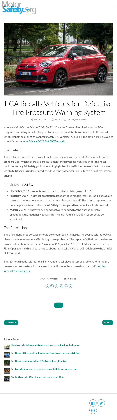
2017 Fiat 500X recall (49, 279)
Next (107, 322)
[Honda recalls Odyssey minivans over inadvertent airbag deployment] (7, 346)
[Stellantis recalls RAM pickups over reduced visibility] (7, 378)
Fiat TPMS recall (69, 279)
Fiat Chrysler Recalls (76, 119)
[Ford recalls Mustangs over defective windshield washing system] (7, 370)
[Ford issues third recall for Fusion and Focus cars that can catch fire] (7, 354)
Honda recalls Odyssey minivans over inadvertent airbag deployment (46, 345)
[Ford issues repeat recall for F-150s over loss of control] (7, 362)
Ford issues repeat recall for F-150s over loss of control (39, 361)
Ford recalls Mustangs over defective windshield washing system (44, 369)
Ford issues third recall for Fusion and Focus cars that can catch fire (45, 353)
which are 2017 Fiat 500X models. (46, 141)
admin (57, 119)
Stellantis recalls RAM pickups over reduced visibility (38, 377)
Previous (11, 322)
